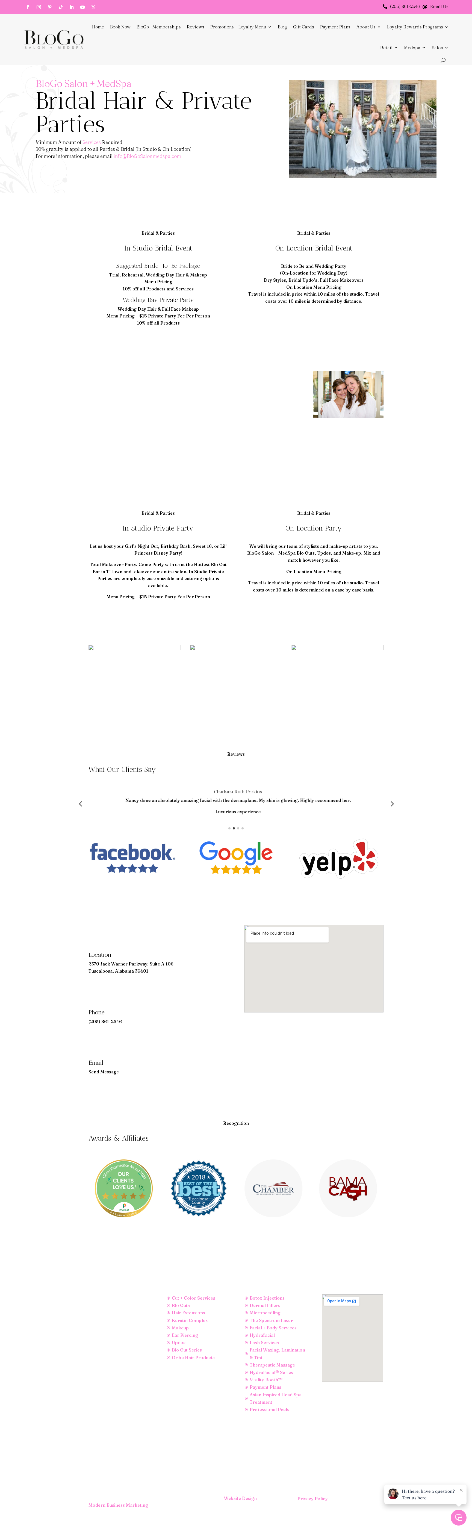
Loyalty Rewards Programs (415, 27)
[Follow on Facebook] (27, 7)
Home (98, 27)
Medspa (412, 47)
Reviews (195, 27)
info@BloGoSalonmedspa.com (147, 156)
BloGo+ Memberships (159, 27)
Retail (386, 47)
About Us (366, 27)
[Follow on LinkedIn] (71, 7)
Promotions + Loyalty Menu (238, 27)
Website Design (240, 1498)
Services (91, 142)
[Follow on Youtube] (82, 7)
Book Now (120, 27)
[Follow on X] (93, 7)
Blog (282, 27)
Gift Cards (303, 27)
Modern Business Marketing (118, 1505)
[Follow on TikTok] (60, 7)
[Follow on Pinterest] (49, 7)
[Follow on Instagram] (38, 7)
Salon (437, 47)
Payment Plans (335, 27)
